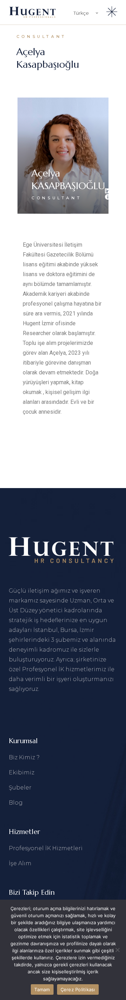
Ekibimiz (21, 772)
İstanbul (45, 630)
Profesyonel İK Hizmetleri (46, 848)
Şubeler (20, 787)
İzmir (86, 630)
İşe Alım (20, 863)
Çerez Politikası (78, 989)
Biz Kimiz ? (24, 757)
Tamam (42, 989)
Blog (16, 802)
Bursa (68, 630)
